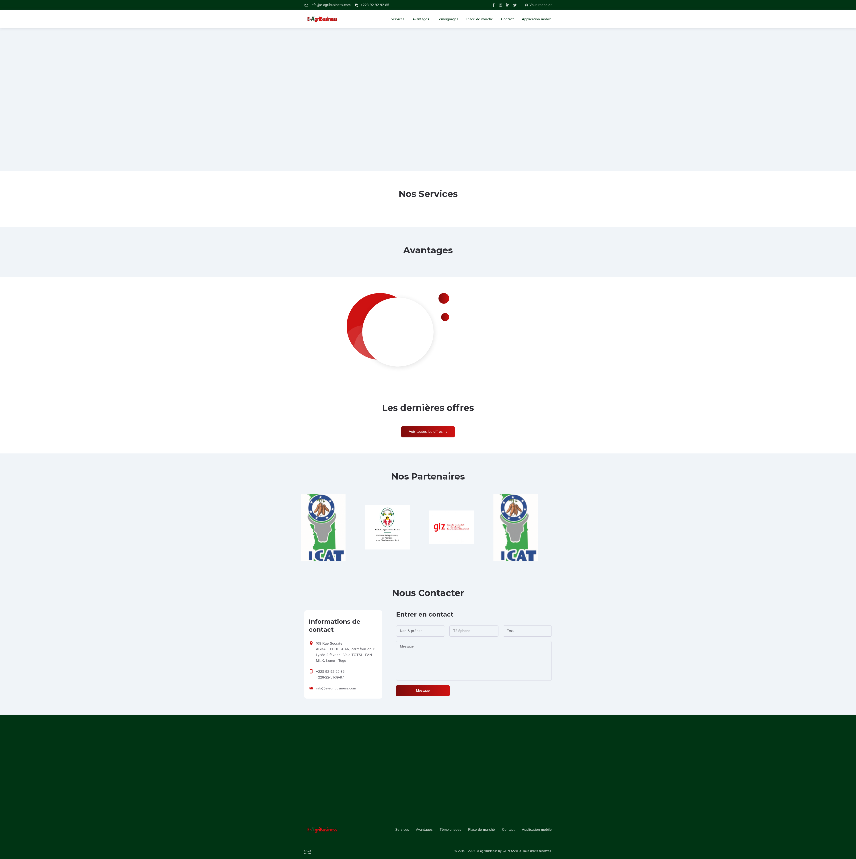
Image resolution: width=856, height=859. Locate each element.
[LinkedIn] (507, 5)
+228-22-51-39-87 (330, 677)
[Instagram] (500, 5)
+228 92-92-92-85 (330, 671)
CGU (307, 851)
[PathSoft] (332, 830)
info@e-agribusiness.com (336, 688)
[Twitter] (515, 5)
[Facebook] (493, 5)
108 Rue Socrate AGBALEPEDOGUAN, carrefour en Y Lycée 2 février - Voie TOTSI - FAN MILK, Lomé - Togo (345, 652)
